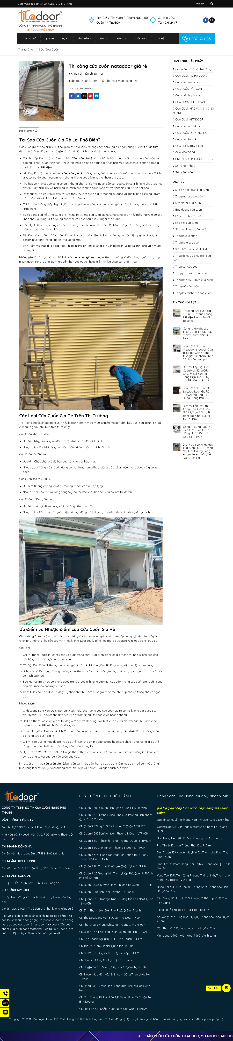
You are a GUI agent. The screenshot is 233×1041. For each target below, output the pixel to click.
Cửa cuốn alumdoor (187, 82)
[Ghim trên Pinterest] (90, 96)
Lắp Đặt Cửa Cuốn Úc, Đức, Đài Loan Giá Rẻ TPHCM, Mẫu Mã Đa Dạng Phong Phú (197, 393)
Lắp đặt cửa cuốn (186, 222)
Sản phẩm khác (185, 165)
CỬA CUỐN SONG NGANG (191, 132)
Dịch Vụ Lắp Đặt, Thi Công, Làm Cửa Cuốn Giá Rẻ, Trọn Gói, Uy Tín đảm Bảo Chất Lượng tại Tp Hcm (197, 412)
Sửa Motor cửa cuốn (188, 203)
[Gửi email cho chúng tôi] (212, 20)
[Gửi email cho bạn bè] (84, 96)
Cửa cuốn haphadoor (188, 95)
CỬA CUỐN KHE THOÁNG (191, 102)
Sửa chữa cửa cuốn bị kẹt (191, 249)
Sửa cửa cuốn (49, 49)
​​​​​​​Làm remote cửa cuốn (189, 216)
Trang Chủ (29, 38)
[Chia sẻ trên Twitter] (78, 96)
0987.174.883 (200, 38)
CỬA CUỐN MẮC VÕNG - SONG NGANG (193, 111)
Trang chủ (25, 49)
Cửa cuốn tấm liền (186, 139)
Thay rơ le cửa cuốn (187, 242)
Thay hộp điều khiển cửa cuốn (194, 280)
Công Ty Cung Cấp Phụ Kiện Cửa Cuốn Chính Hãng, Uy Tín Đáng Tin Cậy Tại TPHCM (197, 431)
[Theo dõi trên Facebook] (206, 20)
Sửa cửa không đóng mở (190, 229)
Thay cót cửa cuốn (187, 266)
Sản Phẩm (83, 38)
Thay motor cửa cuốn (189, 196)
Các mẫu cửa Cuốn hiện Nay (193, 69)
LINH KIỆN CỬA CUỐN (188, 159)
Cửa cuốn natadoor (187, 126)
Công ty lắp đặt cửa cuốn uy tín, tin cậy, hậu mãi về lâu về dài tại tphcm (198, 333)
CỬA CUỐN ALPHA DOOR (191, 75)
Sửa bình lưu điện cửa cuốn (192, 189)
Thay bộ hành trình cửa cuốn (193, 293)
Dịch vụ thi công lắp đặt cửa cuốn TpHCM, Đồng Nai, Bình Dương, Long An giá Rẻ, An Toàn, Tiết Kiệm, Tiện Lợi (198, 451)
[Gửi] (211, 3)
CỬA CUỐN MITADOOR (189, 119)
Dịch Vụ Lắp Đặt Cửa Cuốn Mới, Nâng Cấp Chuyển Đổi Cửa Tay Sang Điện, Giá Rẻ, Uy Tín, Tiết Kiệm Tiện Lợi (196, 374)
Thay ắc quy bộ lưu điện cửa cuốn (192, 258)
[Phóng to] (23, 116)
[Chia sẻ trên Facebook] (72, 96)
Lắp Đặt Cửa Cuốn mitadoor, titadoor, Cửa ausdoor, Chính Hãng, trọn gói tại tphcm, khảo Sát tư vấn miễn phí (198, 353)
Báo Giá (122, 38)
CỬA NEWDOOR (185, 152)
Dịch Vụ (49, 38)
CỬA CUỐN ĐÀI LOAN (188, 88)
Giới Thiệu (141, 38)
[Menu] (226, 988)
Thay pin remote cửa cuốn (191, 273)
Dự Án (65, 38)
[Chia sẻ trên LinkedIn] (96, 96)
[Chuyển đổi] (212, 159)
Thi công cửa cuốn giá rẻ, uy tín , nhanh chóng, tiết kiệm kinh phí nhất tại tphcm (198, 315)
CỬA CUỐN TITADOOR (189, 146)
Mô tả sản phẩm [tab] (29, 131)
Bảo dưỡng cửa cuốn (188, 209)
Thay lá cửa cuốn (186, 236)
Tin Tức (104, 38)
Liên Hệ (160, 38)
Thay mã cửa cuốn (187, 286)
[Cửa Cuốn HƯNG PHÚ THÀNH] (51, 20)
